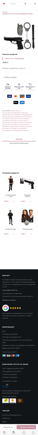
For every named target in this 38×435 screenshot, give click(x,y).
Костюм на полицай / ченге (11, 195)
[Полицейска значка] (27, 218)
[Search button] (25, 3)
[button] (9, 77)
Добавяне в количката (27, 427)
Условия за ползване (9, 374)
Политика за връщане (9, 377)
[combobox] (17, 3)
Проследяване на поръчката (12, 293)
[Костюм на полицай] (11, 218)
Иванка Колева (19, 58)
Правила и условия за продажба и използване (18, 345)
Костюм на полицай (11, 229)
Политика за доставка (10, 334)
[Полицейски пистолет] (27, 183)
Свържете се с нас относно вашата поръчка (17, 296)
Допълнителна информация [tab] (19, 143)
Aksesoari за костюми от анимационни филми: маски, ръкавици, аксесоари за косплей (17, 116)
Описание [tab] (19, 139)
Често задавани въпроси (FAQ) (13, 368)
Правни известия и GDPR (11, 348)
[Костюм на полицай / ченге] (11, 183)
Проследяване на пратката (11, 371)
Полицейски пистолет (27, 195)
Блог (4, 331)
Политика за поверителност (12, 337)
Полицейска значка (27, 229)
